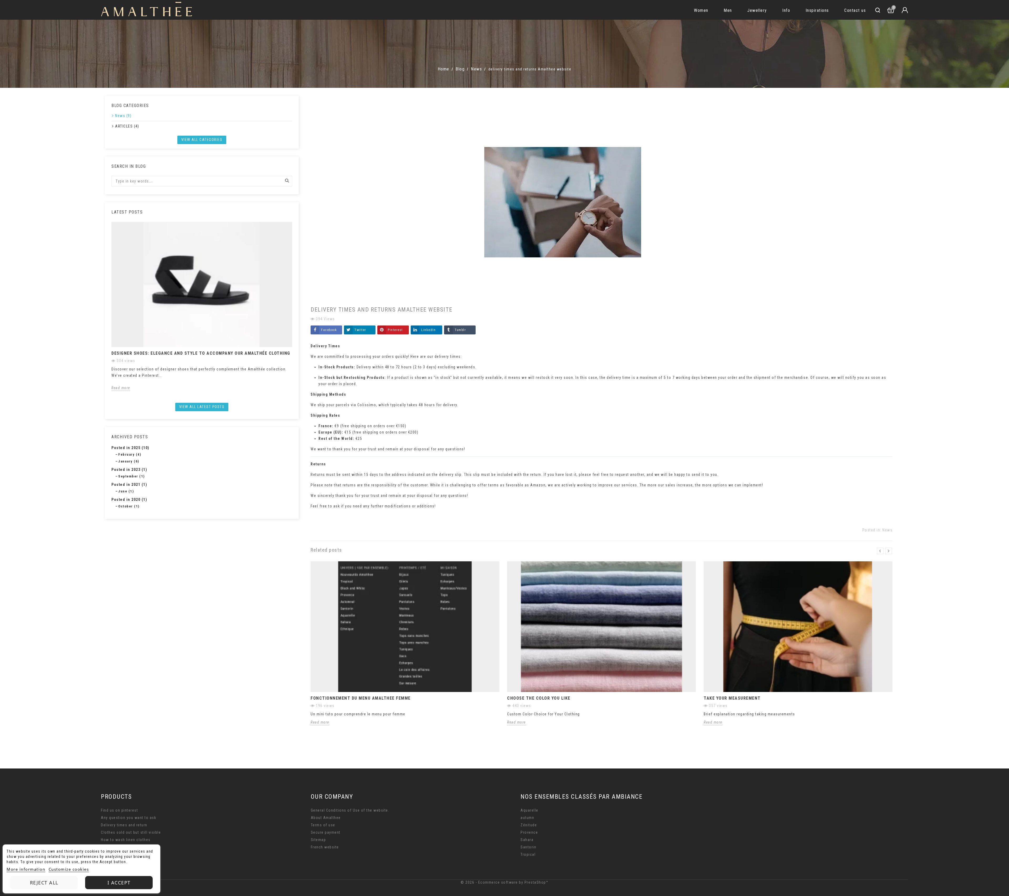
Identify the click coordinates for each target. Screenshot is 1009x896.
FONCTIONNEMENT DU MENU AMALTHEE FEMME (361, 698)
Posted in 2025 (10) (130, 448)
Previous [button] (108, 310)
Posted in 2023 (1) (129, 469)
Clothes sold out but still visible (131, 832)
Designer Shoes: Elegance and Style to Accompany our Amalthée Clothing (200, 353)
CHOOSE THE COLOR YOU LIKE (538, 698)
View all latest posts (202, 407)
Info (786, 10)
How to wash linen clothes (126, 840)
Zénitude (529, 825)
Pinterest (395, 330)
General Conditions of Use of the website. (350, 810)
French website (325, 847)
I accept (119, 882)
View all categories (202, 140)
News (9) (123, 116)
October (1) (129, 506)
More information (26, 869)
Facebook (329, 330)
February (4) (129, 454)
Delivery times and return (124, 825)
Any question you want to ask (128, 818)
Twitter (360, 330)
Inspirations (817, 10)
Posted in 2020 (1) (129, 499)
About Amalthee (326, 818)
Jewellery (757, 10)
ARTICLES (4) (127, 126)
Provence (529, 832)
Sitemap (318, 840)
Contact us (855, 10)
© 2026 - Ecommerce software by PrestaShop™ (504, 882)
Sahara (527, 840)
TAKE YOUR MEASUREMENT (732, 698)
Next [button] (295, 310)
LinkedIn (428, 330)
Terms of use (323, 825)
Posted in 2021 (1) (129, 484)
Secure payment (326, 832)
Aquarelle (529, 810)
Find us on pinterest (119, 810)
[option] (201, 306)
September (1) (131, 476)
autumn (527, 818)
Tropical (528, 854)
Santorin (528, 847)
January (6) (128, 461)
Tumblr (460, 330)
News (887, 530)
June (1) (126, 491)
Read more (120, 388)
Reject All (44, 882)
